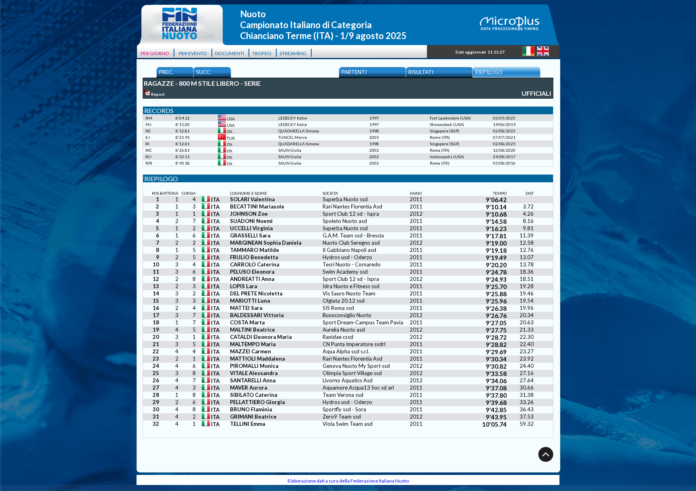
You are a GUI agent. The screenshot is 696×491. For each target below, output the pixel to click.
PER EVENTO (193, 53)
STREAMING (293, 53)
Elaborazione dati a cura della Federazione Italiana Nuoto (348, 481)
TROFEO (261, 53)
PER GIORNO (155, 53)
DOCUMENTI (229, 53)
